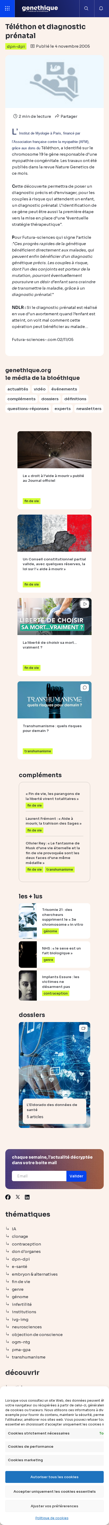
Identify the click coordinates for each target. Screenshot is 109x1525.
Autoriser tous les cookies (54, 1477)
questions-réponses (28, 408)
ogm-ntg (21, 1341)
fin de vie (21, 1281)
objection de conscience (37, 1334)
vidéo (40, 389)
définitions (75, 398)
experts (62, 408)
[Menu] (7, 8)
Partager (68, 116)
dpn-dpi (16, 46)
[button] (76, 1176)
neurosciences (27, 1326)
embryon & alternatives (35, 1274)
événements (64, 389)
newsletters (88, 408)
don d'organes (26, 1251)
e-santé (19, 1266)
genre (18, 1289)
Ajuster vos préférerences (54, 1506)
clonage (20, 1236)
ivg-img (20, 1319)
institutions (24, 1311)
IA (14, 1228)
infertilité (22, 1304)
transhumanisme (29, 1357)
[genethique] (40, 8)
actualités (17, 389)
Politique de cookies (52, 1518)
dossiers (49, 398)
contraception (26, 1244)
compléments (21, 398)
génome (20, 1296)
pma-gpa (21, 1349)
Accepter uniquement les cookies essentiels (54, 1491)
